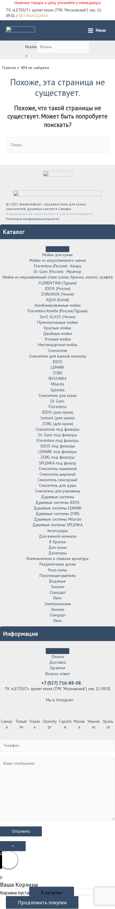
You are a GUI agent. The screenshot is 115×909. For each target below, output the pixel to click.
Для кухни (57, 547)
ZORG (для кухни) (57, 423)
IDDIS (57, 361)
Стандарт (58, 592)
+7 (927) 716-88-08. (61, 683)
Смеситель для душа (57, 485)
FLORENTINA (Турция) (58, 283)
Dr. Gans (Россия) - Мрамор (57, 271)
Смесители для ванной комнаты (57, 356)
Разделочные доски (58, 564)
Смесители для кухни (58, 395)
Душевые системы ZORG (58, 513)
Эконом (57, 586)
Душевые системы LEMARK (58, 508)
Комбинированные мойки (57, 305)
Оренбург (50, 724)
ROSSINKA (58, 378)
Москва (79, 724)
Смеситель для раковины (57, 491)
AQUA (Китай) (57, 299)
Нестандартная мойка (57, 344)
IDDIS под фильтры (57, 446)
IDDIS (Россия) (57, 288)
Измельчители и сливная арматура (57, 558)
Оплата (57, 656)
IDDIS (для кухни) (57, 412)
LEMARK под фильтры (57, 451)
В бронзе (57, 541)
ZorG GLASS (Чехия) (57, 316)
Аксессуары (57, 530)
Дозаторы (57, 553)
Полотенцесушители (57, 575)
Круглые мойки (57, 328)
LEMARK (58, 367)
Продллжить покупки (42, 902)
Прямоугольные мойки (57, 322)
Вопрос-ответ (57, 673)
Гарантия (57, 667)
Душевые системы (57, 496)
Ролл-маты (57, 570)
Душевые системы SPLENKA (57, 524)
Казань (35, 724)
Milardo (57, 384)
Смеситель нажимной (58, 468)
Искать (31, 46)
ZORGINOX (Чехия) (57, 294)
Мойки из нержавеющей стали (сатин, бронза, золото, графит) (58, 277)
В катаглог (51, 892)
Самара (6, 724)
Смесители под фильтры (57, 429)
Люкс (57, 598)
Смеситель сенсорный (57, 479)
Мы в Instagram (59, 699)
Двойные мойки (57, 333)
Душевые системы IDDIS (57, 502)
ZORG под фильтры (57, 457)
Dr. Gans (57, 401)
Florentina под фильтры (58, 440)
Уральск (108, 724)
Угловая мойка (58, 339)
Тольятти (21, 724)
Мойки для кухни (57, 254)
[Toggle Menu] (57, 249)
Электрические (57, 603)
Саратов (65, 724)
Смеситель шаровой (57, 474)
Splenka (57, 390)
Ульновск (93, 724)
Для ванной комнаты (57, 536)
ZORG (58, 372)
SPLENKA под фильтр (57, 463)
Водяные (57, 581)
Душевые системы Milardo (57, 519)
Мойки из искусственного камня (57, 260)
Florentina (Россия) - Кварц (57, 266)
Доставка (57, 662)
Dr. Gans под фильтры (57, 434)
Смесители (57, 350)
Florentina (57, 406)
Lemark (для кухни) (58, 417)
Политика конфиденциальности (32, 219)
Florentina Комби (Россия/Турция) (58, 310)
